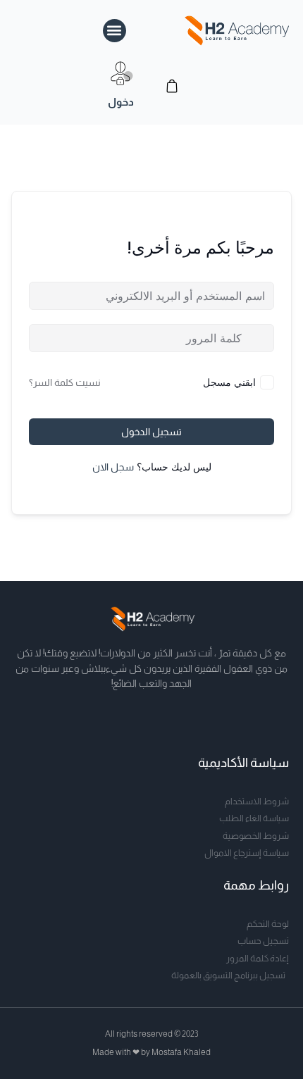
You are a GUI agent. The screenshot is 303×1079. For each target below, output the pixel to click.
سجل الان (113, 467)
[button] (114, 30)
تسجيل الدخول (151, 431)
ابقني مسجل (229, 382)
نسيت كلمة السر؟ (65, 382)
